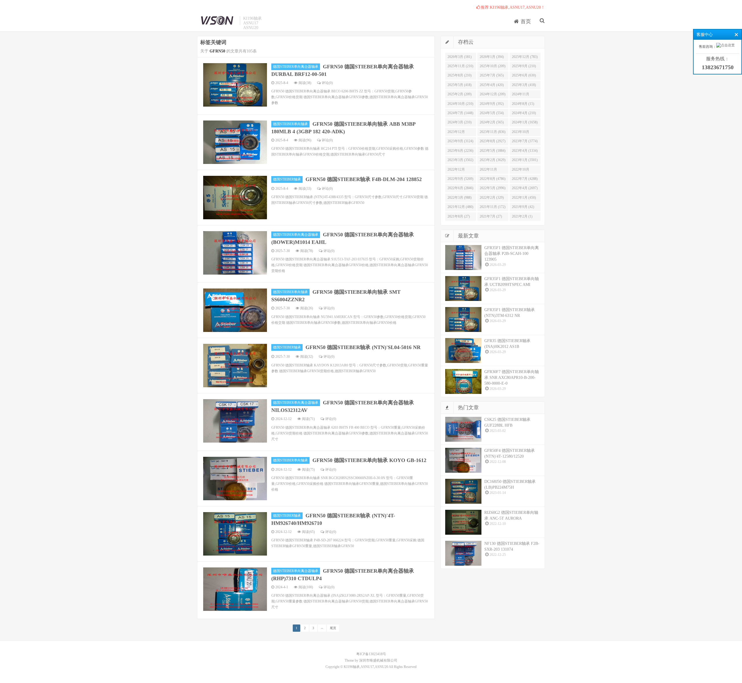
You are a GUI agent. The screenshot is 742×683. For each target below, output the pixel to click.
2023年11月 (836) (492, 132)
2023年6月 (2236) (460, 151)
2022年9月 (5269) (460, 179)
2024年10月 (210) (460, 104)
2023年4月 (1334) (525, 151)
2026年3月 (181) (460, 57)
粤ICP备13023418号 (371, 654)
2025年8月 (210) (460, 75)
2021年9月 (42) (523, 207)
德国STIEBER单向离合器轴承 (295, 67)
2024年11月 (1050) (520, 95)
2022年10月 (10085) (520, 170)
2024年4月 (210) (524, 113)
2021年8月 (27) (459, 216)
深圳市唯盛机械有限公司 (378, 660)
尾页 (333, 628)
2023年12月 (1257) (456, 133)
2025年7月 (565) (492, 75)
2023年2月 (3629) (492, 160)
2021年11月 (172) (492, 207)
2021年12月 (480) (460, 207)
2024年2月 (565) (492, 122)
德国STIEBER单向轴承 (290, 124)
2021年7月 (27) (491, 216)
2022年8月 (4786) (492, 179)
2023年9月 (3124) (460, 141)
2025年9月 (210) (524, 66)
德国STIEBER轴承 (287, 179)
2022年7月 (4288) (525, 179)
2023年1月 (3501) (525, 160)
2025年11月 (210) (460, 66)
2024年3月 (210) (460, 122)
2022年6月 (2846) (460, 188)
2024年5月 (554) (492, 113)
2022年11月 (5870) (488, 170)
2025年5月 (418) (460, 85)
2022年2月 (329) (492, 198)
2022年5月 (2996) (492, 188)
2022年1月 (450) (524, 198)
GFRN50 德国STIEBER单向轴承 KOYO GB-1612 (369, 460)
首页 (525, 21)
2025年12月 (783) (525, 57)
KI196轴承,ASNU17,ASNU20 (217, 20)
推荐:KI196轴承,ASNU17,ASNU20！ (513, 7)
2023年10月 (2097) (520, 133)
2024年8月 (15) (523, 104)
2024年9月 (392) (492, 104)
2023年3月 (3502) (460, 160)
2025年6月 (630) (524, 75)
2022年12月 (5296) (456, 170)
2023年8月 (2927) (492, 141)
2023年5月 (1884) (492, 151)
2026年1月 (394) (492, 57)
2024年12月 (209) (492, 94)
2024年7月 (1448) (460, 113)
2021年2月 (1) (522, 216)
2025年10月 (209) (492, 66)
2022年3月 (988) (460, 198)
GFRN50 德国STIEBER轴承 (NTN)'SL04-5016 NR (363, 347)
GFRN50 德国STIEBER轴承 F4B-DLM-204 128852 (363, 179)
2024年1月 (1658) (525, 122)
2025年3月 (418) (524, 85)
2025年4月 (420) (492, 85)
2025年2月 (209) (460, 94)
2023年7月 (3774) (525, 141)
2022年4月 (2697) (525, 188)
